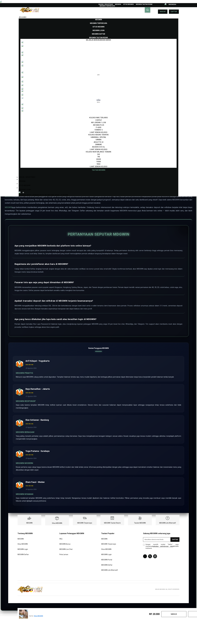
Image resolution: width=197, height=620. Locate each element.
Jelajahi (22, 17)
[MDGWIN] (30, 589)
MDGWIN (118, 4)
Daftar (174, 12)
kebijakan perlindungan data (163, 546)
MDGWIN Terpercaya (107, 6)
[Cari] (147, 10)
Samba (98, 140)
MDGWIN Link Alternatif (167, 523)
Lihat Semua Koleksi (98, 132)
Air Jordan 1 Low (98, 122)
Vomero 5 (99, 130)
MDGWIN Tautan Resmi (144, 4)
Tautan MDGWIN (140, 523)
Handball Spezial (98, 137)
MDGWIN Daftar (23, 554)
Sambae (98, 144)
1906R (98, 162)
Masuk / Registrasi (105, 4)
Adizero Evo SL (98, 147)
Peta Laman (63, 554)
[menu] (98, 94)
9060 (98, 164)
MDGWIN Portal (106, 560)
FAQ (60, 539)
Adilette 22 (98, 142)
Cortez (98, 120)
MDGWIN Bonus (64, 544)
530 (98, 154)
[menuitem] (98, 19)
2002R (98, 159)
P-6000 (98, 127)
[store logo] (29, 11)
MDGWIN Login (25, 190)
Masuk (163, 12)
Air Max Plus (98, 125)
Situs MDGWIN (128, 4)
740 (98, 157)
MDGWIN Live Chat (66, 549)
